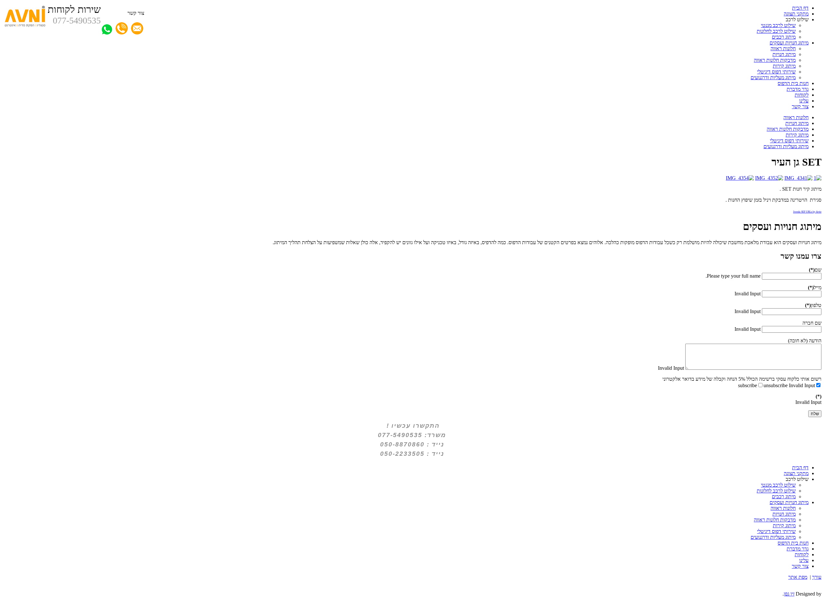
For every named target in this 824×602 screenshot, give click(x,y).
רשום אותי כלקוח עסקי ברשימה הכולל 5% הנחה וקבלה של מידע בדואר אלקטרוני (741, 379)
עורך (816, 577)
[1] (817, 178)
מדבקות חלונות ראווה (775, 60)
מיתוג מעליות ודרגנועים (773, 77)
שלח (815, 413)
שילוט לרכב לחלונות (776, 31)
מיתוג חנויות (784, 54)
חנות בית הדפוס (793, 83)
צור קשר (800, 106)
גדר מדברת (798, 89)
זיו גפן (789, 594)
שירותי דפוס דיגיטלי (776, 71)
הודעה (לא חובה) (804, 340)
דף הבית (800, 8)
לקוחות (802, 95)
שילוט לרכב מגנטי (778, 25)
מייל (814, 287)
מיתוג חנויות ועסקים (789, 42)
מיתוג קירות (784, 66)
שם (815, 269)
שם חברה (811, 323)
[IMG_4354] (740, 178)
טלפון (813, 305)
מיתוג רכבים (784, 37)
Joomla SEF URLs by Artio (807, 211)
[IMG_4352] (769, 178)
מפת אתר (797, 577)
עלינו (804, 100)
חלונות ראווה (783, 48)
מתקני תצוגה (796, 13)
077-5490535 (77, 20)
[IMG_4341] (798, 178)
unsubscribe (775, 385)
